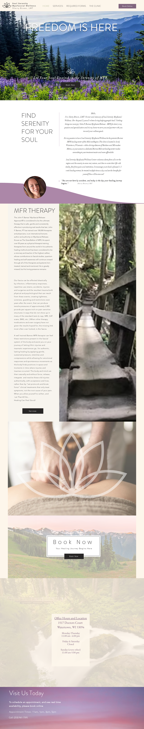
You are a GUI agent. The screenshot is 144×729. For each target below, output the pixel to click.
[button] (72, 55)
